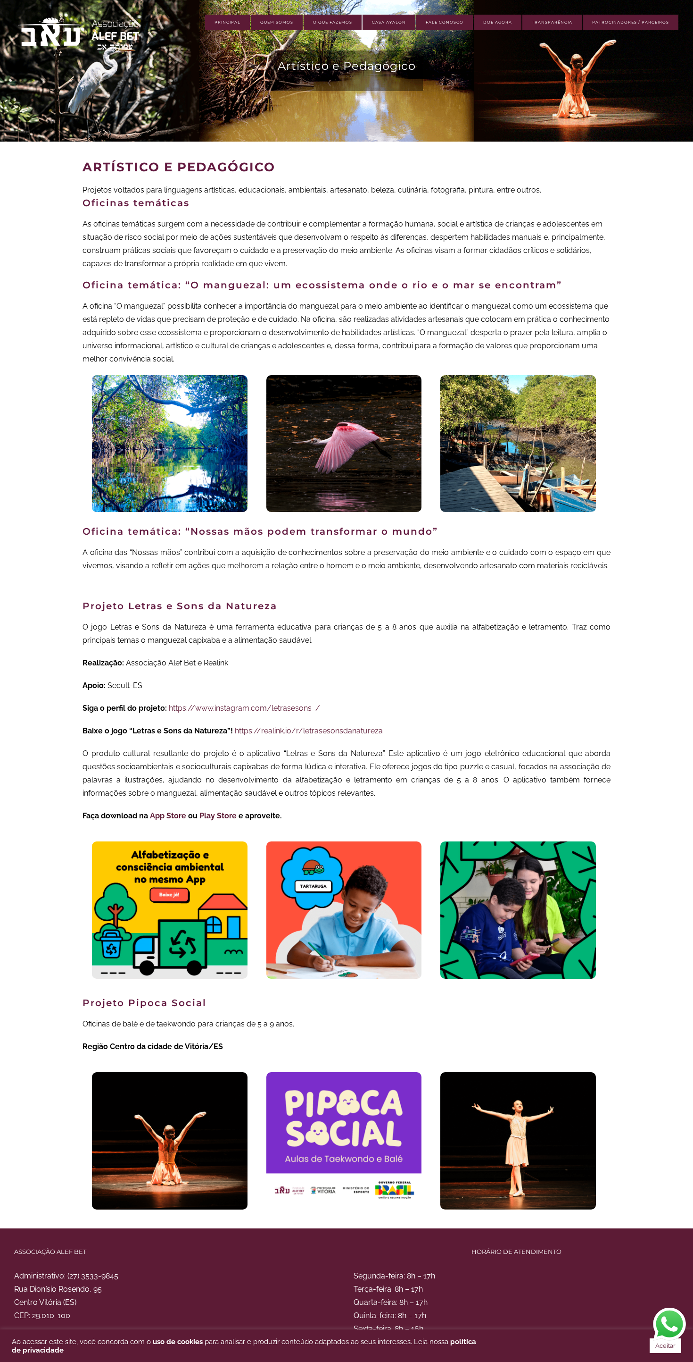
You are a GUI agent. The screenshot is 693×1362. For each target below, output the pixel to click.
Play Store (218, 815)
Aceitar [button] (665, 1345)
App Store (168, 815)
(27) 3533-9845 (92, 1275)
